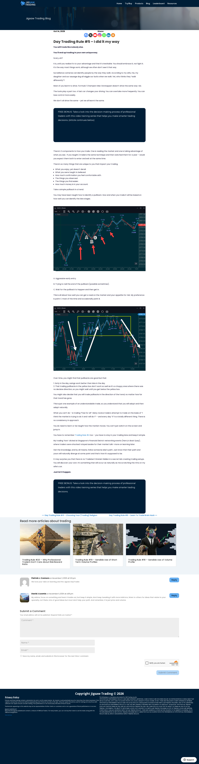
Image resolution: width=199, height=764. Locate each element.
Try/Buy (128, 4)
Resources (172, 4)
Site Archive (8, 715)
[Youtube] (95, 35)
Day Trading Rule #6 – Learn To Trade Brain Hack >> (133, 515)
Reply (174, 579)
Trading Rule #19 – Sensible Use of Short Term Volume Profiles (96, 560)
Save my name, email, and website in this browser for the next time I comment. (56, 656)
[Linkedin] (109, 35)
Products (139, 4)
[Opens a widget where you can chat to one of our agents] (189, 760)
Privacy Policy (12, 697)
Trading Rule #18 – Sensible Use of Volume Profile (150, 560)
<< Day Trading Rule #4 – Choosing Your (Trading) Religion (69, 515)
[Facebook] (86, 35)
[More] (113, 35)
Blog (148, 4)
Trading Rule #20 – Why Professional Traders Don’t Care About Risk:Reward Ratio (42, 562)
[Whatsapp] (104, 35)
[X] (91, 35)
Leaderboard (158, 4)
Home (119, 4)
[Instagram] (100, 35)
